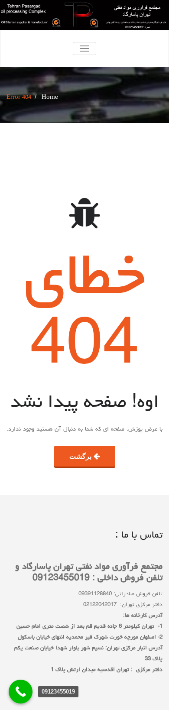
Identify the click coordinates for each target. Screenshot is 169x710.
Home (50, 97)
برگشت (80, 456)
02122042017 (100, 605)
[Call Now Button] (20, 692)
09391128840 (95, 594)
